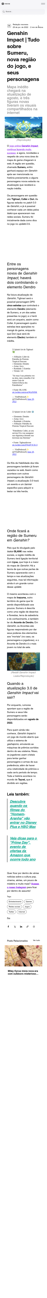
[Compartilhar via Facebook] (8, 926)
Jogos (27, 907)
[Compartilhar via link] (27, 926)
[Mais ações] (38, 25)
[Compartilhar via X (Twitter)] (14, 926)
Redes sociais (14, 907)
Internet (22, 912)
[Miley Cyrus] (23, 955)
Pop (8, 918)
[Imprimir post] (34, 926)
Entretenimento (15, 901)
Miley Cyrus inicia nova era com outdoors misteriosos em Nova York (23, 972)
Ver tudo (36, 940)
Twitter (11, 912)
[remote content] (23, 243)
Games (29, 901)
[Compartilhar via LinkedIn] (21, 926)
